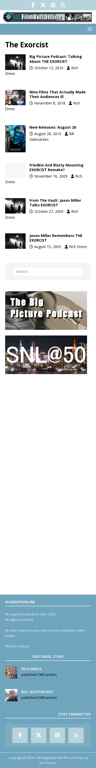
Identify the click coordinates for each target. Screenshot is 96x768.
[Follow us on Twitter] (43, 5)
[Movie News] (15, 138)
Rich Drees (78, 246)
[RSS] (63, 5)
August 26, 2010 (47, 133)
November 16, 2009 (50, 176)
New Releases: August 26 (52, 127)
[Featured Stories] (15, 97)
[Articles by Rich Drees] (11, 675)
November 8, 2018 (49, 103)
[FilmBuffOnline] (48, 20)
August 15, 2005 (47, 246)
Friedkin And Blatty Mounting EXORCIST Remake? (56, 167)
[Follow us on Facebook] (33, 5)
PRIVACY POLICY (17, 646)
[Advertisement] (48, 428)
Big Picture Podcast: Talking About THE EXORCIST (55, 59)
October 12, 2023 (48, 67)
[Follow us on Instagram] (53, 5)
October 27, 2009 (48, 211)
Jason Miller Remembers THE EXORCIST (55, 238)
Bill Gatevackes (37, 691)
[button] (89, 29)
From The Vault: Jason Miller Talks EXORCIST (55, 202)
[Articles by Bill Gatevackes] (11, 698)
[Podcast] (15, 62)
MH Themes (48, 763)
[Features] (15, 206)
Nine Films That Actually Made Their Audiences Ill (57, 94)
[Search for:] (48, 271)
